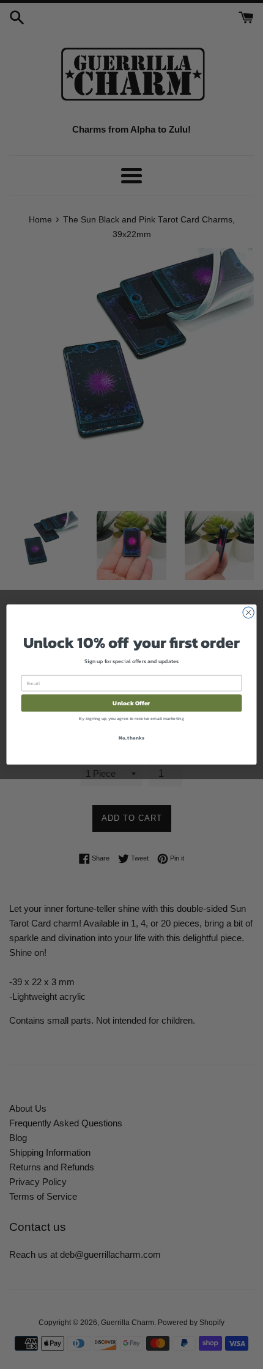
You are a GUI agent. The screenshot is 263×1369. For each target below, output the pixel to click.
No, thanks (131, 737)
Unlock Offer (131, 703)
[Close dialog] (248, 612)
